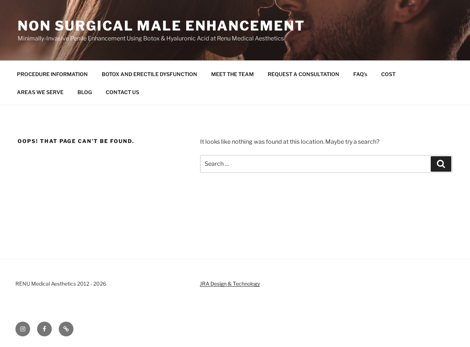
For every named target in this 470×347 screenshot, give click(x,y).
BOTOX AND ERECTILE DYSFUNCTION (149, 74)
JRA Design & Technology (230, 283)
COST (388, 74)
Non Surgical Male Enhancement (161, 26)
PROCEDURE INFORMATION (52, 74)
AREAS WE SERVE (40, 92)
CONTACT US (122, 92)
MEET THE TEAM (232, 74)
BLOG (84, 92)
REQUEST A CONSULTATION (303, 74)
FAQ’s (360, 74)
